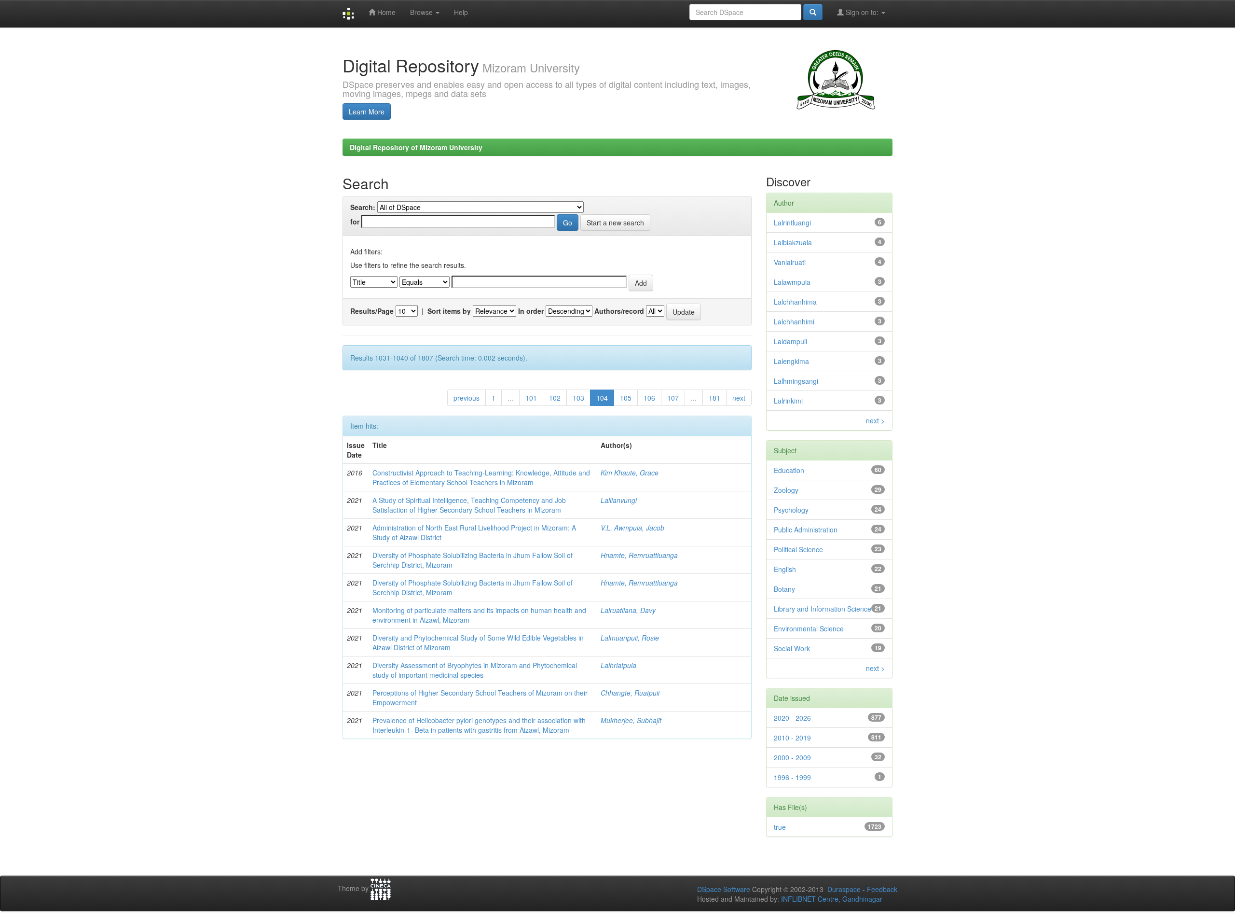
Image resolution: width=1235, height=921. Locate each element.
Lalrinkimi (788, 400)
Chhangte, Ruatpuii (630, 693)
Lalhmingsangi (796, 381)
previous (466, 398)
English (785, 569)
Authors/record (619, 311)
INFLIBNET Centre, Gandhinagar (830, 899)
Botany (784, 589)
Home (385, 12)
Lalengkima (791, 361)
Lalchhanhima (795, 302)
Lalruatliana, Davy (628, 610)
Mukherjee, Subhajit (631, 720)
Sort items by (449, 311)
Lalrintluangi (792, 222)
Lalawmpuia (792, 282)
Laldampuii (790, 341)
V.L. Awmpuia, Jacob (632, 527)
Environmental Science (809, 628)
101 (531, 398)
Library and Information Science (822, 609)
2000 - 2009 (792, 757)
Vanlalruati (790, 262)
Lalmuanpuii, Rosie (630, 637)
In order (531, 311)
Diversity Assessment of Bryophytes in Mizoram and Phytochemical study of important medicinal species (474, 670)
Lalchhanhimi (794, 321)
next (738, 398)
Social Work (792, 648)
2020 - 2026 (792, 718)
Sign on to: (862, 12)
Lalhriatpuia (618, 665)
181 (714, 398)
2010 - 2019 (792, 737)
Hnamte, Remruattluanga (639, 555)
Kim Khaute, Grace (630, 472)
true (780, 827)
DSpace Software (723, 889)
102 (555, 398)
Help (461, 12)
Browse (422, 12)
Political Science (798, 549)
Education (789, 470)
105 (625, 398)
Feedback (882, 889)
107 (673, 398)
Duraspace (844, 889)
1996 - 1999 (792, 777)
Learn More (366, 111)
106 (649, 398)
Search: (362, 207)
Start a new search (615, 222)
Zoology (786, 490)
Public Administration (805, 529)
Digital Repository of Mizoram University (416, 147)
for (354, 221)
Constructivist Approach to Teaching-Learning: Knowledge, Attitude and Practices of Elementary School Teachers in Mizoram (481, 477)
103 (578, 398)
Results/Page (372, 311)
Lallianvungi (619, 500)
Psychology (791, 510)
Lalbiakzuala (793, 242)
